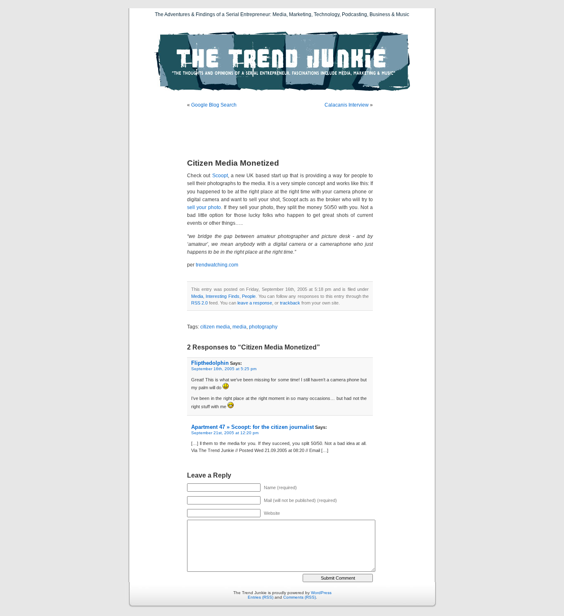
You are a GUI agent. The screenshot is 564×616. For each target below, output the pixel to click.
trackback (290, 302)
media (239, 327)
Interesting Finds (222, 296)
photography (263, 327)
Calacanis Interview (347, 105)
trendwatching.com (217, 265)
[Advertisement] (283, 134)
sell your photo (204, 207)
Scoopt (220, 175)
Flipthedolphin (210, 363)
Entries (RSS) (260, 597)
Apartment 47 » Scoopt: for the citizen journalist (252, 427)
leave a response (254, 302)
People (249, 296)
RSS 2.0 (199, 302)
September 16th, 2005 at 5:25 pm (223, 368)
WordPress (321, 592)
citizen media (215, 327)
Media (197, 296)
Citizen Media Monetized (233, 163)
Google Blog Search (214, 105)
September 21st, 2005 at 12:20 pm (224, 432)
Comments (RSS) (299, 597)
